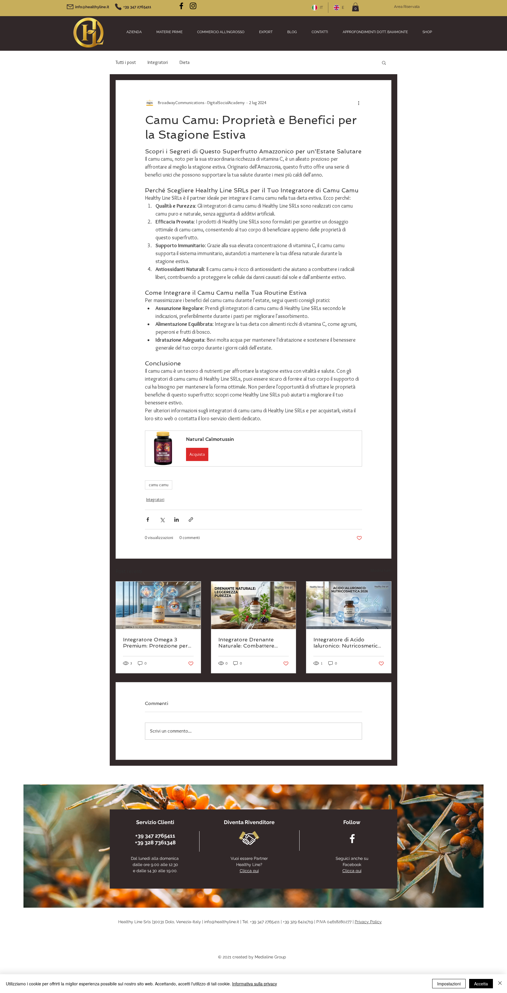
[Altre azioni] (358, 102)
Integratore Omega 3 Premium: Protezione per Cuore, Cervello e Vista (155, 642)
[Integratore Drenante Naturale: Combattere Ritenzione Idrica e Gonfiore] (253, 605)
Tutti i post (126, 62)
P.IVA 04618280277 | (335, 921)
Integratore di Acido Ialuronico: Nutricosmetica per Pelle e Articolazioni (347, 642)
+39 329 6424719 (298, 921)
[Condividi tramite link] (191, 519)
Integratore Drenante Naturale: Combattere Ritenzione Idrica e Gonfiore (246, 642)
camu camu (158, 484)
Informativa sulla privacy (254, 984)
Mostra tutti (381, 570)
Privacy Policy (368, 921)
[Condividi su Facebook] (148, 519)
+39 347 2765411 (265, 921)
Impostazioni (449, 984)
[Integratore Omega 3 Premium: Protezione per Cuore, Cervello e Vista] (158, 605)
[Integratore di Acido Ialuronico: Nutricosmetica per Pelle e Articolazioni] (348, 605)
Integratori (158, 62)
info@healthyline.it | (223, 921)
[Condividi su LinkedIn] (176, 519)
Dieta (185, 62)
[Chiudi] (499, 983)
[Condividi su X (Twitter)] (162, 519)
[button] (355, 7)
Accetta (481, 984)
